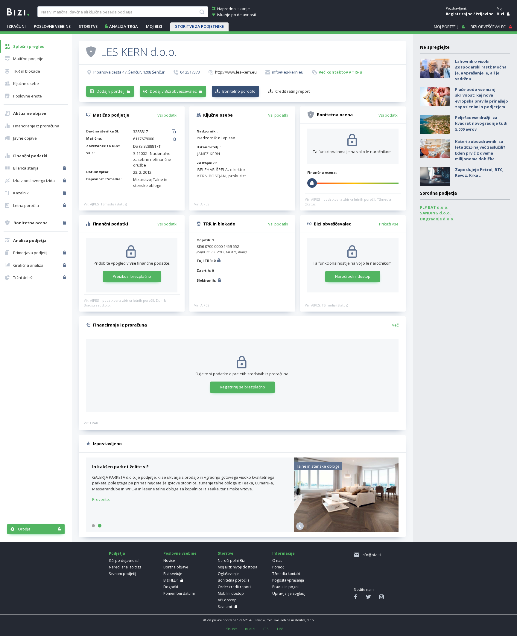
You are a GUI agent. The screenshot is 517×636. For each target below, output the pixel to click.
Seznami (225, 606)
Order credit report (234, 586)
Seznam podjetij (122, 573)
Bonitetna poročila (234, 580)
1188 (280, 629)
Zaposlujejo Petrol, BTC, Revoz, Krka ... (479, 172)
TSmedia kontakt (286, 573)
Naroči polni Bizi (232, 560)
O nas (277, 560)
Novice (169, 560)
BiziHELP (170, 580)
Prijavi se (484, 13)
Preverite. (101, 499)
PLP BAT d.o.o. (434, 207)
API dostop (227, 600)
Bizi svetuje (172, 573)
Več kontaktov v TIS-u (340, 72)
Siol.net (231, 629)
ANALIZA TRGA (123, 26)
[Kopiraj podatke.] (174, 132)
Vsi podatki (167, 115)
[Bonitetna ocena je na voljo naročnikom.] (91, 51)
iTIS (265, 629)
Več (395, 325)
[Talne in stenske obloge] (346, 530)
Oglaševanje (228, 573)
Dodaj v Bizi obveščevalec (173, 91)
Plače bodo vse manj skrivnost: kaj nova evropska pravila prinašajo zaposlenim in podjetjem (481, 98)
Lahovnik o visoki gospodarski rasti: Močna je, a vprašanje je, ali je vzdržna (481, 70)
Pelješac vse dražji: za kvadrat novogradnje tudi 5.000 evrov (481, 123)
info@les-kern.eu (287, 72)
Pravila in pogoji (285, 586)
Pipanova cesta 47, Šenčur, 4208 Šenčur (129, 72)
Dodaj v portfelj (110, 91)
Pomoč (278, 567)
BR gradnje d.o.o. (437, 219)
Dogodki (170, 586)
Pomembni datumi (179, 593)
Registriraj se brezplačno (242, 387)
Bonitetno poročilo (239, 91)
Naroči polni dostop (352, 276)
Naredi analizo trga (125, 567)
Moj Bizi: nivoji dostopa (237, 567)
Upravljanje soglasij (288, 593)
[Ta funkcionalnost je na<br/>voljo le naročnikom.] (65, 168)
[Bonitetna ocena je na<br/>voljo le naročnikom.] (65, 222)
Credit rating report (292, 91)
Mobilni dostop (231, 593)
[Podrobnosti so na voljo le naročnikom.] (218, 261)
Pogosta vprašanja (288, 580)
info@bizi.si (370, 554)
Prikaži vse (389, 224)
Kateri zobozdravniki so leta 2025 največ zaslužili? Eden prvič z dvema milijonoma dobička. (480, 150)
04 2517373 (190, 72)
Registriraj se (459, 13)
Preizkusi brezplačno (132, 276)
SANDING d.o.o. (435, 213)
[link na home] (18, 11)
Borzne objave (175, 567)
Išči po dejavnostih (125, 560)
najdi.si (250, 629)
